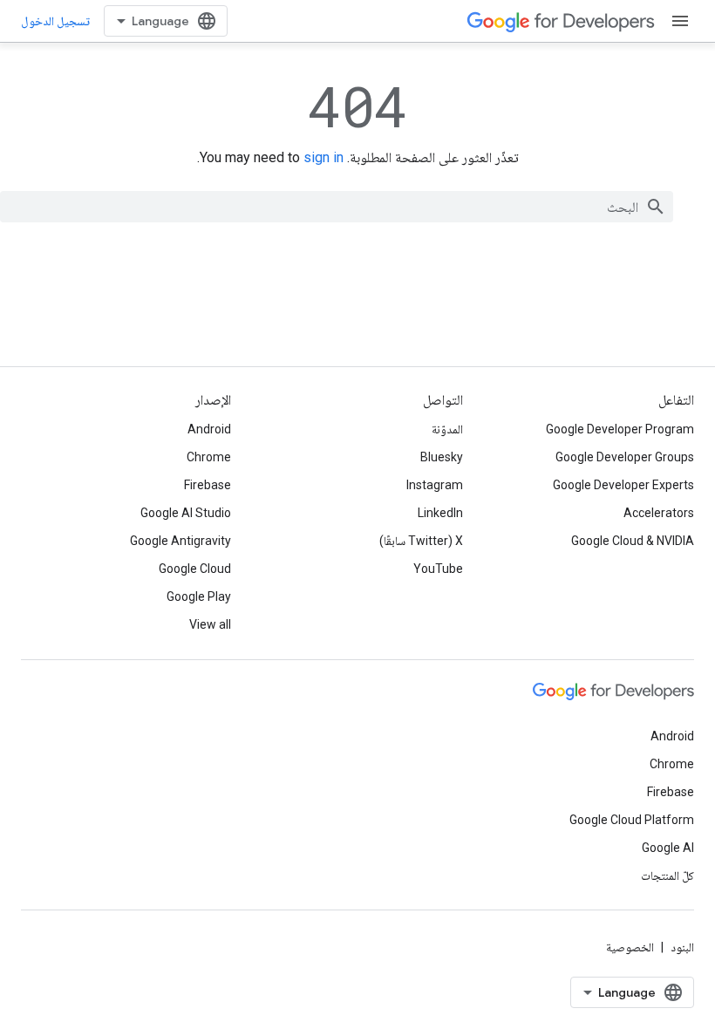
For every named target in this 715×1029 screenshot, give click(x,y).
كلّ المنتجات (667, 875)
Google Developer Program (620, 429)
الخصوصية (630, 947)
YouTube (438, 569)
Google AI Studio (185, 513)
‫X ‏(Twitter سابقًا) (421, 541)
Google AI (668, 848)
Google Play (199, 596)
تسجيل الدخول (55, 21)
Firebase (207, 485)
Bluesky (441, 457)
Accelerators (658, 513)
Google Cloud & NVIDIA (632, 541)
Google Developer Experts (623, 485)
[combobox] (336, 206)
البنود (682, 947)
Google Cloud (195, 569)
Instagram (434, 485)
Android (209, 429)
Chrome (209, 457)
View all (210, 624)
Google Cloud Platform (631, 820)
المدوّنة (447, 429)
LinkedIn (440, 513)
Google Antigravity (180, 541)
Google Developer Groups (624, 457)
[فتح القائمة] (680, 21)
